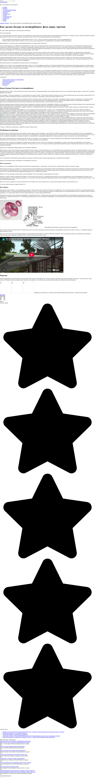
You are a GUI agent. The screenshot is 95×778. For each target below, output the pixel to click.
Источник (2, 294)
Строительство (7, 11)
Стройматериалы (7, 16)
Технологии (6, 18)
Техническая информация (9, 10)
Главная (5, 7)
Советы (5, 15)
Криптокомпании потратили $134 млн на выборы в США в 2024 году (18, 772)
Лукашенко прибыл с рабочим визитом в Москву (15, 734)
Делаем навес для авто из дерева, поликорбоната (12, 758)
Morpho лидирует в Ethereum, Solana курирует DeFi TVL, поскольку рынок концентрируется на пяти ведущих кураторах (33, 732)
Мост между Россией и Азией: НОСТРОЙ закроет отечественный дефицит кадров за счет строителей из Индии (31, 736)
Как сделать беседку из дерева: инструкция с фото (12, 750)
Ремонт (5, 19)
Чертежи (5, 85)
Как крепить (6, 83)
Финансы (5, 12)
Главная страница (4, 23)
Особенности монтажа (8, 81)
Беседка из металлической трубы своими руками (12, 746)
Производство (6, 14)
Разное (4, 20)
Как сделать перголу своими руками (9, 766)
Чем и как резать (7, 82)
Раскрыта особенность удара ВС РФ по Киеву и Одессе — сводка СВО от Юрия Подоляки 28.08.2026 (29, 737)
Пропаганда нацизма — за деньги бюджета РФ (15, 733)
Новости (5, 8)
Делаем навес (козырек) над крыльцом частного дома (13, 754)
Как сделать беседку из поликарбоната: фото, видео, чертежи (15, 762)
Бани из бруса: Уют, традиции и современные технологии (14, 742)
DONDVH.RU (3, 2)
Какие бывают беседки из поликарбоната (13, 79)
